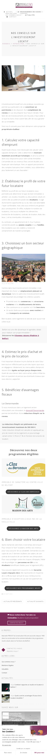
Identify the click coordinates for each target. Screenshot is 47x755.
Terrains (23, 13)
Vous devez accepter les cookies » (19, 723)
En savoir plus (6, 745)
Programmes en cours (30, 12)
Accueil (9, 12)
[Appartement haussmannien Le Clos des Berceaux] (23, 467)
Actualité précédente (13, 601)
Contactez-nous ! (17, 623)
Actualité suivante (35, 601)
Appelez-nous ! (12, 651)
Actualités (30, 15)
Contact (12, 17)
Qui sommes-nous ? (14, 15)
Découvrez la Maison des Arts (23, 529)
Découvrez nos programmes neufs (23, 588)
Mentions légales (8, 665)
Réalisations (11, 13)
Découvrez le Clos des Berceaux (23, 492)
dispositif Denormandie (35, 410)
